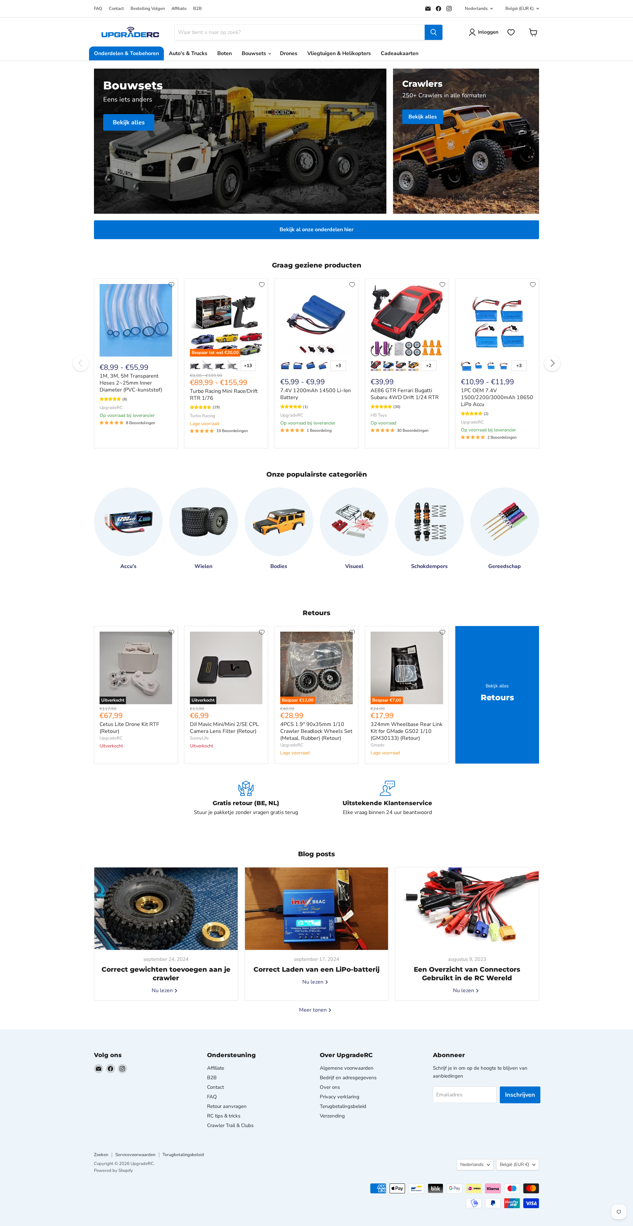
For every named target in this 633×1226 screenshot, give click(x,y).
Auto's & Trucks (188, 53)
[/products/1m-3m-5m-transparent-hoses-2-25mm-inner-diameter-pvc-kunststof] (136, 320)
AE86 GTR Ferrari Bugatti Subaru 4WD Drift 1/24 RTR (405, 394)
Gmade (377, 745)
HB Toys (379, 415)
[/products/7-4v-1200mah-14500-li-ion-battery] (316, 320)
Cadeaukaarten (399, 53)
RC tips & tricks (223, 1116)
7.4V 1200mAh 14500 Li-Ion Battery (315, 394)
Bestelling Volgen (148, 8)
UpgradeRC (111, 408)
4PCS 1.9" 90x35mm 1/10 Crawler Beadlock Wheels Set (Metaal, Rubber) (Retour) (316, 731)
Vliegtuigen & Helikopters (339, 53)
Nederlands (476, 9)
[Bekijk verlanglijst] (511, 32)
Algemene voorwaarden (347, 1068)
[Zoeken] (433, 32)
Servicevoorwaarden (135, 1155)
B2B (197, 8)
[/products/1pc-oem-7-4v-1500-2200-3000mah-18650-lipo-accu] (497, 320)
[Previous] (81, 363)
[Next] (552, 363)
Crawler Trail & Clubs (230, 1125)
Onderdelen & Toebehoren (126, 53)
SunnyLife (199, 738)
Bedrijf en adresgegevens (348, 1077)
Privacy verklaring (339, 1096)
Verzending (332, 1116)
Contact (116, 8)
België (519, 9)
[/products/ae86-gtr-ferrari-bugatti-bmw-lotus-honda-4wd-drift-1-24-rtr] (407, 320)
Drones (288, 53)
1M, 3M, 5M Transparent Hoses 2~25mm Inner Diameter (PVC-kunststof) (131, 382)
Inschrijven (520, 1095)
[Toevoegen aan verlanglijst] (171, 284)
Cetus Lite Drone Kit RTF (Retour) (129, 728)
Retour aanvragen (227, 1106)
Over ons (330, 1087)
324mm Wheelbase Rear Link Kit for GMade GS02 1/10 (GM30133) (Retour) (406, 731)
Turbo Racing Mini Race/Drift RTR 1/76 (224, 395)
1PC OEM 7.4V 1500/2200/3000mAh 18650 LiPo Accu (497, 397)
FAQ (98, 8)
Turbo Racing (202, 416)
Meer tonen (313, 1010)
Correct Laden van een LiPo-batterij (316, 969)
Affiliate (179, 8)
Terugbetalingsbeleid (343, 1106)
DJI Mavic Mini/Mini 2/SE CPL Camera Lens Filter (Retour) (224, 728)
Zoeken (101, 1155)
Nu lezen (163, 990)
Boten (224, 53)
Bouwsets (254, 53)
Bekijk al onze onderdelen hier (316, 229)
